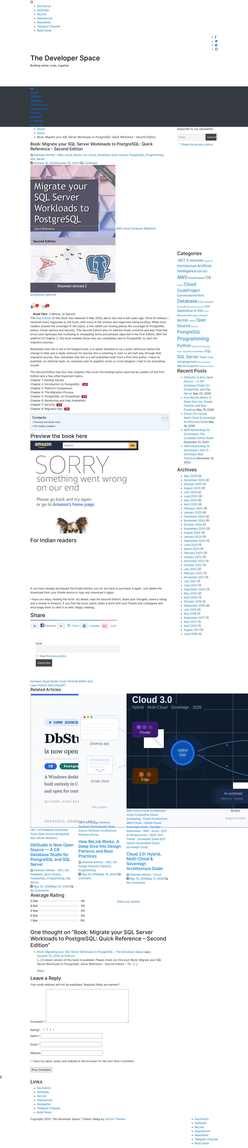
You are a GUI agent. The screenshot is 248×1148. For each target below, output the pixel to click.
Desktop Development (92, 826)
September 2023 (194, 540)
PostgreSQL (136, 155)
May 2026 (190, 476)
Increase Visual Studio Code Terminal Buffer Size (61, 681)
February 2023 (193, 553)
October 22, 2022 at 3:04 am (56, 956)
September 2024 (194, 528)
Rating (35, 1030)
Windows (51, 838)
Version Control (203, 362)
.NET (33, 830)
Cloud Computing (138, 814)
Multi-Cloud (151, 843)
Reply (40, 970)
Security (187, 351)
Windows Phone (207, 366)
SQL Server (37, 159)
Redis (179, 352)
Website (35, 1053)
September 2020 (194, 589)
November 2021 (194, 577)
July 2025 (190, 492)
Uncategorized (187, 361)
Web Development (188, 366)
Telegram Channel (48, 26)
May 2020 (190, 593)
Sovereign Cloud (137, 847)
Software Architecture (102, 830)
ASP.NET (202, 271)
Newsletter (44, 22)
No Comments (39, 890)
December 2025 (194, 480)
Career (180, 285)
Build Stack (44, 30)
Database (36, 100)
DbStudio (43, 10)
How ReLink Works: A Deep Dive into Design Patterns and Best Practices (99, 849)
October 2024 (193, 524)
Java (206, 311)
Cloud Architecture (154, 810)
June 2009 (191, 633)
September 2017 (194, 617)
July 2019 (190, 609)
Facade (200, 307)
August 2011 (191, 629)
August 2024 (192, 532)
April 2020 (190, 597)
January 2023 (193, 557)
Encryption (192, 307)
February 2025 (193, 508)
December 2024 (194, 516)
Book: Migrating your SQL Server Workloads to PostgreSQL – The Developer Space (90, 951)
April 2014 (190, 625)
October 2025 (193, 484)
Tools (203, 357)
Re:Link (41, 14)
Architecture (187, 266)
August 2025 (192, 488)
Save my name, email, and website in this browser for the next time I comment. (83, 1061)
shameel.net (44, 18)
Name (35, 1036)
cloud (126, 228)
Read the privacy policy (53, 656)
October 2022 (193, 565)
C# (85, 155)
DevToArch (44, 6)
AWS (60, 155)
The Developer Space (65, 58)
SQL (208, 351)
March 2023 (191, 548)
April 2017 (190, 621)
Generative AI (186, 310)
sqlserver (51, 294)
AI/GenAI (36, 96)
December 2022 (194, 561)
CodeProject (188, 290)
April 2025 (190, 504)
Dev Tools (36, 125)
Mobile (195, 315)
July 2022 (190, 569)
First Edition (43, 318)
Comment (37, 1021)
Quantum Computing (201, 346)
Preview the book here (47, 422)
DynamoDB (182, 307)
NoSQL (192, 321)
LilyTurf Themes (115, 1119)
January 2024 (193, 536)
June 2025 (191, 496)
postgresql (37, 294)
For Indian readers (44, 426)
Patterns (105, 866)
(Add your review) (128, 901)
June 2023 (191, 544)
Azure (68, 155)
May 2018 (190, 613)
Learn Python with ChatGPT (48, 685)
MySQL (183, 320)
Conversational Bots (190, 295)
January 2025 (193, 512)
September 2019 (194, 605)
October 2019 (192, 601)
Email (39, 643)
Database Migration (143, 228)
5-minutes (36, 120)
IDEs (200, 310)
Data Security (205, 301)
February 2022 (193, 573)
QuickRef (36, 116)
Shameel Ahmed (44, 155)
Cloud (34, 92)
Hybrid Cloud (135, 843)
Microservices (184, 315)
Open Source (38, 104)
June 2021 (190, 585)
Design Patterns (100, 822)
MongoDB (203, 315)
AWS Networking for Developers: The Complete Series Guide (198, 434)
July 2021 (190, 581)
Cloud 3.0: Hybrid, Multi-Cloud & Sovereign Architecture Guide (145, 861)
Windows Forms (88, 834)
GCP (163, 839)
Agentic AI (208, 261)
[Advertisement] (156, 77)
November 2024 (194, 520)
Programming (39, 108)
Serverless (198, 351)
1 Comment (90, 163)
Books (78, 155)
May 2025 (190, 500)
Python (34, 112)
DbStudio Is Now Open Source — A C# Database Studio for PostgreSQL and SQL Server (51, 854)
